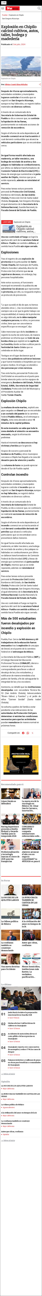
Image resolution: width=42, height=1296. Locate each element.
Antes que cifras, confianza (30, 943)
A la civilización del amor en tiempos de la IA (31, 924)
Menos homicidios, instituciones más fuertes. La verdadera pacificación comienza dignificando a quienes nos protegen (31, 971)
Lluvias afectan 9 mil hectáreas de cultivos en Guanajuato (21, 1024)
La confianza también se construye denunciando (7, 946)
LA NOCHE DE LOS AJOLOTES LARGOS (10, 898)
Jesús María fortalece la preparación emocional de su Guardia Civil (22, 1013)
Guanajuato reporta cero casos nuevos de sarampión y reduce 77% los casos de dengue (24, 1049)
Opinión (6, 1134)
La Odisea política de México (9, 922)
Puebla (4, 15)
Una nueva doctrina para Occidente (10, 967)
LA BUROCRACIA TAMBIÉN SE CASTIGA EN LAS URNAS (29, 901)
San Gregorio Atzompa (10, 19)
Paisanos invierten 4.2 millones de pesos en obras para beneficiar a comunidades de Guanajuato (24, 1062)
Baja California (8, 1089)
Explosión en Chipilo (16, 15)
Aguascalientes (9, 1108)
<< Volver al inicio (8, 1074)
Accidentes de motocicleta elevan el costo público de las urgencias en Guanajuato (22, 1036)
